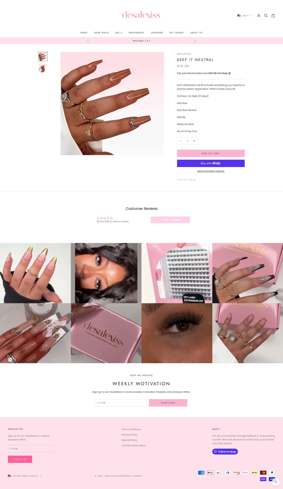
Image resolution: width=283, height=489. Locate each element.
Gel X (118, 32)
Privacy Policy (129, 434)
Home (84, 32)
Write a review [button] (170, 220)
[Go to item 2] (42, 68)
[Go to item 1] (42, 56)
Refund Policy (129, 440)
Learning (157, 32)
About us (196, 32)
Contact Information (134, 445)
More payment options (210, 171)
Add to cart (211, 153)
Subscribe (168, 402)
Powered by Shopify (131, 476)
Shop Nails (101, 32)
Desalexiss (184, 53)
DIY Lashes (177, 32)
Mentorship (136, 32)
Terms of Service (131, 429)
